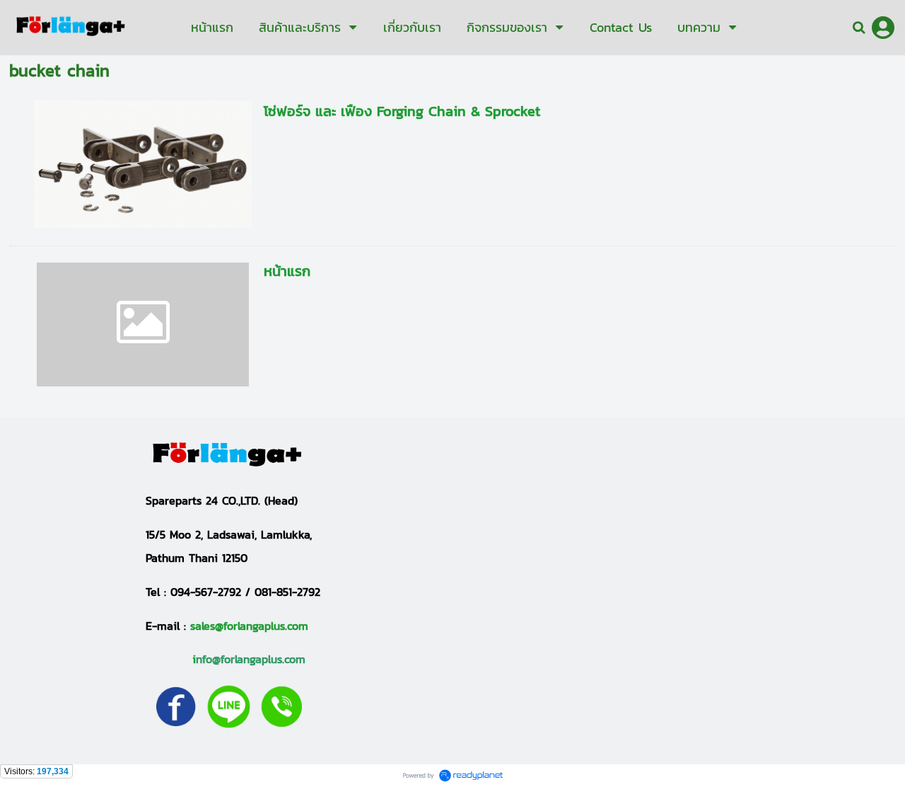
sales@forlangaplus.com (249, 625)
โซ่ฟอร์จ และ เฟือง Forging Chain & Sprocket (402, 111)
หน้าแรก (287, 271)
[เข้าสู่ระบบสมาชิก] (883, 27)
